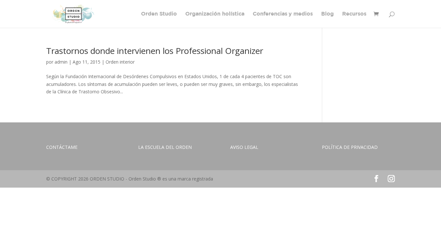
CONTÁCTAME (61, 147)
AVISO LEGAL (244, 147)
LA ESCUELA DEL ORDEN (165, 147)
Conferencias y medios (283, 14)
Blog (327, 14)
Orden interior (120, 62)
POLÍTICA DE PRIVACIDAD (350, 147)
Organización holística (214, 14)
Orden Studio (159, 14)
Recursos (354, 14)
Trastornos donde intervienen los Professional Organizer (154, 51)
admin (61, 62)
